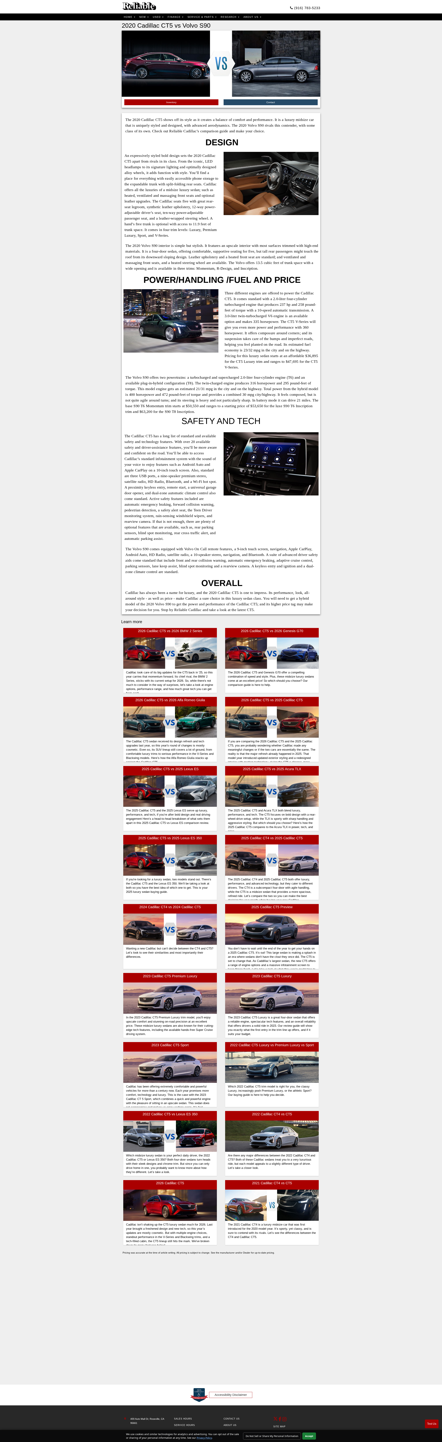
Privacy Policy (204, 1437)
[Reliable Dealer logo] (139, 6)
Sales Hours (183, 1418)
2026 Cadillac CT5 (170, 1183)
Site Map (279, 1426)
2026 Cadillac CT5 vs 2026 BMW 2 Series (170, 631)
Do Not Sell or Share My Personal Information (272, 1436)
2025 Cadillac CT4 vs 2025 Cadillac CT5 (272, 838)
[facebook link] (280, 1420)
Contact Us (232, 1418)
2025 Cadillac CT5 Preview (271, 907)
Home (128, 17)
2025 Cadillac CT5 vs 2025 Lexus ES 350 (170, 838)
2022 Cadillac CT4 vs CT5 (272, 1114)
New (143, 17)
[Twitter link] (275, 1420)
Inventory (171, 102)
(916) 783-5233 (306, 8)
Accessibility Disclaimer (231, 1395)
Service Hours (184, 1425)
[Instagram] (284, 1420)
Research (229, 17)
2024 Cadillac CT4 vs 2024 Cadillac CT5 (170, 907)
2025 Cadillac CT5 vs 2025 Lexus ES (170, 769)
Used (157, 17)
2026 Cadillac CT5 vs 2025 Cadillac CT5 (272, 700)
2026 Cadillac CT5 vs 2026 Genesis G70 (272, 631)
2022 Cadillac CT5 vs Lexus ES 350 (170, 1114)
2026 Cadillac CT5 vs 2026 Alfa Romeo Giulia (170, 700)
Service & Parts (201, 17)
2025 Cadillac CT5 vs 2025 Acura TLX (272, 769)
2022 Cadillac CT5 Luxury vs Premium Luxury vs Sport (272, 1045)
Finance (175, 17)
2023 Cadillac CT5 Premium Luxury (170, 976)
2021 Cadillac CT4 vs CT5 (272, 1183)
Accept (309, 1436)
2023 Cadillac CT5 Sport (170, 1045)
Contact (270, 102)
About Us (251, 17)
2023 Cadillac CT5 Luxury (272, 976)
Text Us (431, 1423)
